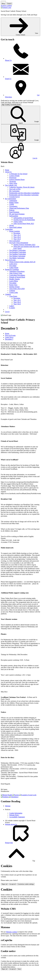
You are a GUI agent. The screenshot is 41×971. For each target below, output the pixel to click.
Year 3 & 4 (17, 237)
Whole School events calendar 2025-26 (22, 262)
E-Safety (12, 308)
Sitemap (7, 806)
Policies (11, 210)
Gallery (11, 306)
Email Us (8, 79)
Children (8, 294)
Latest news (13, 264)
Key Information (10, 199)
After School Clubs (15, 273)
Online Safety (18, 222)
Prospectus (12, 177)
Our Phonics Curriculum (17, 250)
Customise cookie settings (26, 884)
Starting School (14, 287)
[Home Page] (6, 7)
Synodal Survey (14, 197)
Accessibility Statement (17, 817)
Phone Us (8, 60)
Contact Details (14, 176)
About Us (8, 172)
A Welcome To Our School (18, 174)
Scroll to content (6, 5)
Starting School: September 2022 (24, 244)
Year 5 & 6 (17, 239)
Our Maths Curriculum (16, 258)
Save (19, 969)
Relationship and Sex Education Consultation (24, 193)
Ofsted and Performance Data (19, 208)
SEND (11, 225)
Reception (16, 233)
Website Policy (14, 815)
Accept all (12, 884)
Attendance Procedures (17, 271)
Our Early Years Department (18, 243)
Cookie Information (15, 813)
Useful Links (13, 292)
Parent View (13, 285)
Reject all (4, 884)
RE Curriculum (14, 191)
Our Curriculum (14, 241)
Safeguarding (13, 216)
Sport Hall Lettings (15, 227)
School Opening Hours (17, 179)
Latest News (9, 337)
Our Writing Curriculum (17, 256)
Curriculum (9, 229)
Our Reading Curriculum (17, 252)
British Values (14, 202)
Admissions (13, 200)
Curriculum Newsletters (17, 275)
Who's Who (13, 183)
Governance (13, 206)
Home (7, 170)
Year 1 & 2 (17, 235)
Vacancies (12, 181)
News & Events (10, 260)
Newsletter (12, 266)
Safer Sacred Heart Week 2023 (23, 223)
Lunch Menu (13, 281)
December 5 (9, 339)
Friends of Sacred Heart (17, 277)
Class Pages (13, 296)
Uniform (12, 290)
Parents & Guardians (12, 269)
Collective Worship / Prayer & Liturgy (22, 187)
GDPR (11, 204)
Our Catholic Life (11, 185)
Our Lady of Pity (15, 189)
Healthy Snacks (14, 279)
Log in (7, 311)
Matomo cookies (11, 932)
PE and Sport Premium (16, 214)
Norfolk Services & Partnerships (24, 220)
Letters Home (13, 267)
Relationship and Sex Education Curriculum (23, 195)
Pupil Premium (14, 212)
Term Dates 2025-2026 (17, 289)
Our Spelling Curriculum (17, 254)
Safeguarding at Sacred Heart (23, 218)
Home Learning (14, 231)
